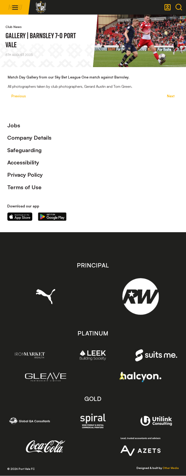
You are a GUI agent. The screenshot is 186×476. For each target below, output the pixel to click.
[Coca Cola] (46, 446)
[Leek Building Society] (93, 355)
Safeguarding (24, 150)
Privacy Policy (25, 174)
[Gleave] (46, 377)
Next (171, 96)
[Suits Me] (156, 355)
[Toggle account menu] (167, 7)
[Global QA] (30, 421)
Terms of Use (24, 187)
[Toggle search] (179, 7)
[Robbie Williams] (141, 296)
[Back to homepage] (41, 7)
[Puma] (46, 296)
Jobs (13, 125)
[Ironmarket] (30, 355)
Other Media (171, 468)
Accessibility (23, 162)
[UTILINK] (156, 421)
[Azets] (141, 446)
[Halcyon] (141, 377)
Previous (18, 96)
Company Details (29, 137)
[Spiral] (93, 421)
